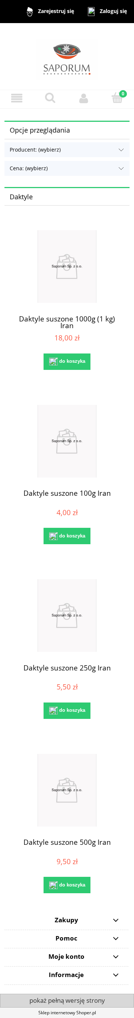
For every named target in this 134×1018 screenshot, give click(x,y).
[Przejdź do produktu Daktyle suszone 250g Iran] (67, 615)
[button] (17, 98)
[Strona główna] (67, 56)
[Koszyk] (117, 97)
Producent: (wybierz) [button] (35, 149)
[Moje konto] (83, 98)
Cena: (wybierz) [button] (29, 168)
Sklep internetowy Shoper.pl (67, 1012)
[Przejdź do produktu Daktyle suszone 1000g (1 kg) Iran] (67, 266)
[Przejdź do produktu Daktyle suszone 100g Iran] (67, 441)
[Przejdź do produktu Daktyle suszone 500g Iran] (67, 790)
